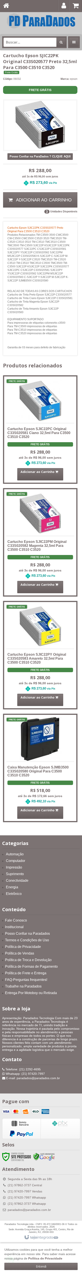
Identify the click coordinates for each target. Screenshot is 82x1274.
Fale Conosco (16, 920)
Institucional (14, 927)
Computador (15, 861)
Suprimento (15, 874)
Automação (15, 854)
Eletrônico (14, 894)
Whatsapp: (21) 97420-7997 (25, 1073)
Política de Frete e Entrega (25, 973)
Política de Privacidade (23, 947)
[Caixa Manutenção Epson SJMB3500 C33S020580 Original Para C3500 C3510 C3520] (40, 762)
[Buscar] (61, 42)
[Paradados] (41, 21)
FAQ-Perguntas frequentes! (26, 980)
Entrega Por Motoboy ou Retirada (31, 993)
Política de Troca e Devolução (28, 960)
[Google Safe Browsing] (44, 1156)
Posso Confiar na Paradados (27, 933)
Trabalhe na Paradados (23, 986)
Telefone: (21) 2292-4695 (23, 1069)
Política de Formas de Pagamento (31, 966)
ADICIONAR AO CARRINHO (43, 199)
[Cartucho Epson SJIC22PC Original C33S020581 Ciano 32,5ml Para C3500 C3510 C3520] (40, 423)
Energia (12, 887)
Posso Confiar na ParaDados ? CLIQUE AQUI (40, 156)
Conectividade (17, 880)
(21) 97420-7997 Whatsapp (27, 1197)
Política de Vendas (19, 953)
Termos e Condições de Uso (27, 940)
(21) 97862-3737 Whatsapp (27, 1203)
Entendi (41, 1266)
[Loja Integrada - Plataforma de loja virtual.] (41, 1237)
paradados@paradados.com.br (29, 1210)
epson (73, 78)
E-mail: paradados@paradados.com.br (32, 1078)
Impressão (14, 867)
